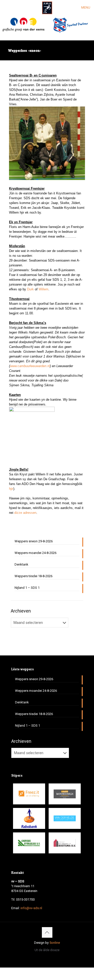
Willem (43, 289)
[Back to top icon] (47, 932)
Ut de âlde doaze (47, 950)
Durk (30, 289)
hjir (11, 489)
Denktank (21, 564)
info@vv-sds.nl (31, 908)
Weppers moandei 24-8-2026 (35, 553)
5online (54, 943)
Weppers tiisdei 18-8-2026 (33, 576)
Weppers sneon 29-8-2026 (34, 541)
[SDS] (47, 7)
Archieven (21, 611)
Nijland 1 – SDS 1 (27, 588)
